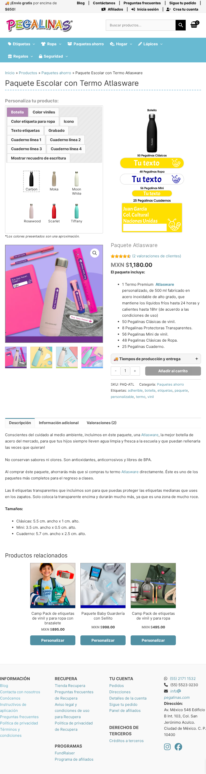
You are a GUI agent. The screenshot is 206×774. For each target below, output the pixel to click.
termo (140, 397)
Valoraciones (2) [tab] (102, 422)
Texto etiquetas (25, 130)
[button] (32, 44)
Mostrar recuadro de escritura (38, 158)
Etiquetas (21, 44)
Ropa (52, 44)
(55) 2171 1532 (183, 678)
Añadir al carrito (173, 371)
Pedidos (116, 685)
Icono (69, 121)
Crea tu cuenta (185, 9)
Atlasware (165, 284)
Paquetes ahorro (89, 44)
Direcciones (120, 691)
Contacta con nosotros (20, 691)
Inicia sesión (147, 9)
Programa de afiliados (74, 759)
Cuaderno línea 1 (26, 139)
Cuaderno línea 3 (26, 148)
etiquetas (165, 390)
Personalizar (52, 640)
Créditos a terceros (126, 740)
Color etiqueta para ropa (33, 121)
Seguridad (53, 56)
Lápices (150, 44)
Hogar (121, 44)
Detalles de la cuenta (127, 698)
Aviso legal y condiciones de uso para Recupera (72, 710)
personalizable (122, 397)
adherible (135, 390)
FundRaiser (65, 753)
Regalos (20, 56)
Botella (17, 112)
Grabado (56, 130)
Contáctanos (104, 3)
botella (150, 390)
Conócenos (10, 698)
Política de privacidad (19, 723)
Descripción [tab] (20, 422)
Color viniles (44, 112)
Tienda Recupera (70, 685)
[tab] (17, 112)
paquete (181, 390)
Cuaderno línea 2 (65, 139)
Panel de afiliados (125, 710)
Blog (81, 3)
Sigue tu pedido (123, 704)
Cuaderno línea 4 (66, 148)
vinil (150, 397)
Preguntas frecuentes (19, 716)
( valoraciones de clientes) (156, 256)
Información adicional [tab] (59, 422)
